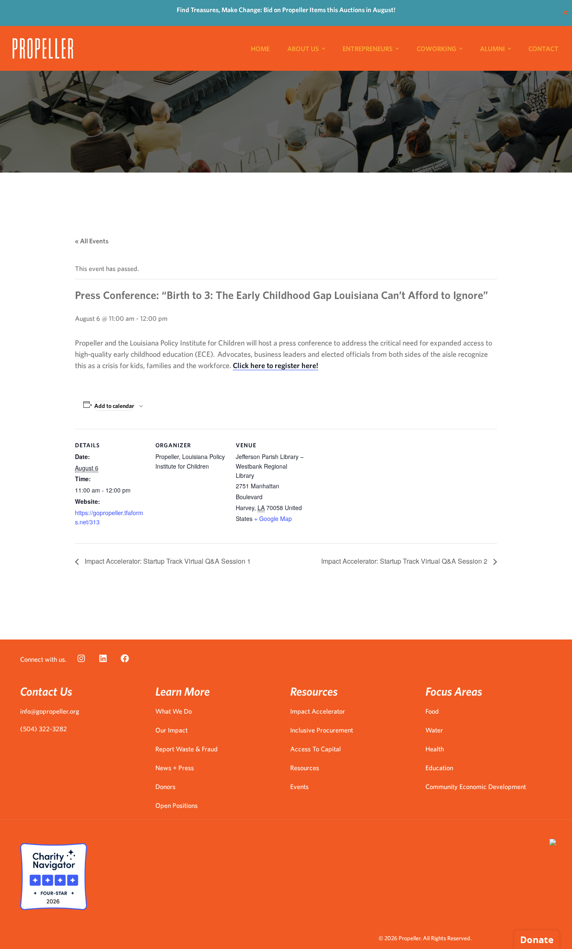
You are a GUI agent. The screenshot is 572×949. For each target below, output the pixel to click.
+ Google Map (273, 518)
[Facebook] (124, 658)
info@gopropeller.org (49, 711)
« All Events (91, 241)
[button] (404, 48)
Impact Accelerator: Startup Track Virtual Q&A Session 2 (405, 561)
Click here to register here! (275, 365)
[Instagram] (81, 658)
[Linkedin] (103, 658)
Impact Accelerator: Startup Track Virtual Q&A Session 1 (167, 561)
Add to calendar (114, 405)
